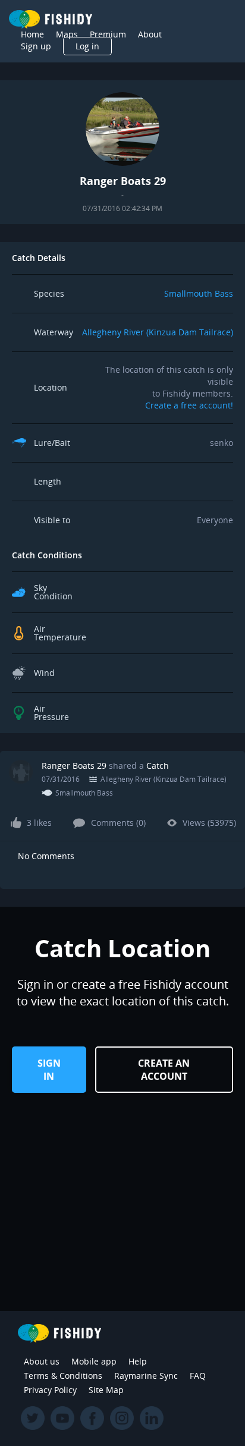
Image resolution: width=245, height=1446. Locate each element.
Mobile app (94, 1361)
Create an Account (164, 1070)
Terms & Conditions (63, 1375)
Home (32, 34)
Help (137, 1361)
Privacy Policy (50, 1389)
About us (41, 1361)
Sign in (49, 1070)
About (150, 34)
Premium (108, 34)
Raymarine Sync (146, 1375)
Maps (67, 34)
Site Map (106, 1389)
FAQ (198, 1375)
